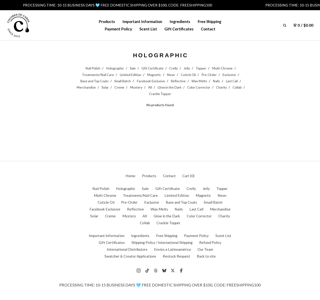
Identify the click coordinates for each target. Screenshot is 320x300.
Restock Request (176, 256)
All (150, 87)
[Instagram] (138, 270)
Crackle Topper (160, 94)
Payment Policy (118, 28)
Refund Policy (210, 242)
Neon (171, 75)
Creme (119, 87)
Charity (221, 87)
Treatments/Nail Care (98, 75)
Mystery (136, 87)
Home (130, 176)
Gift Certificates (179, 28)
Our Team (205, 249)
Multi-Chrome (222, 68)
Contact (208, 28)
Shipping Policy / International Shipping (162, 242)
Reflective (178, 81)
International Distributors (127, 249)
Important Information (142, 21)
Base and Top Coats (94, 81)
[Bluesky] (164, 270)
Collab (237, 87)
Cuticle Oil (188, 75)
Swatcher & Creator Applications (130, 256)
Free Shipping (209, 21)
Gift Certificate (152, 68)
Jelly (187, 68)
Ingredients (180, 21)
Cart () (188, 176)
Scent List (148, 28)
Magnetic (154, 75)
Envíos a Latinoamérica (172, 249)
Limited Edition (130, 75)
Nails (216, 81)
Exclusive (229, 75)
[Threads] (156, 270)
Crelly (173, 68)
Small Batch (122, 81)
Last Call (232, 81)
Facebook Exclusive (151, 81)
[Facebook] (181, 270)
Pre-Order (209, 75)
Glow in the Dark (169, 87)
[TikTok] (147, 270)
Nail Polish (92, 68)
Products (107, 21)
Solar (105, 87)
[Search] (284, 25)
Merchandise (86, 87)
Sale (133, 68)
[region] (160, 5)
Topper (201, 68)
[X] (173, 270)
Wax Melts (199, 81)
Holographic (115, 68)
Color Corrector (198, 87)
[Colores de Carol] (18, 25)
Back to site (206, 256)
